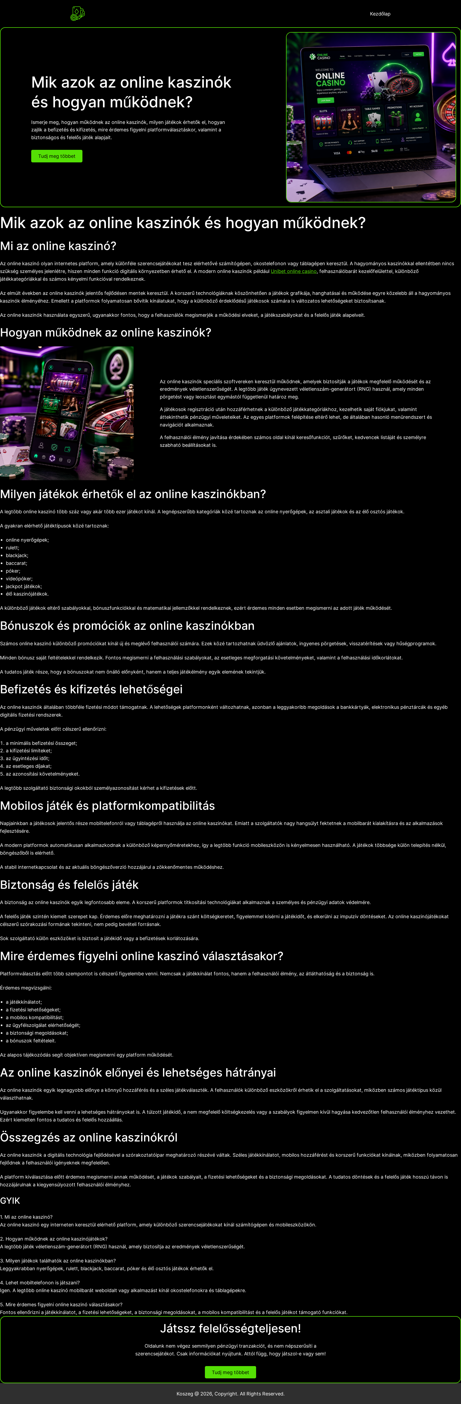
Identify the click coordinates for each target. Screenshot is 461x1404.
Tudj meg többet (56, 156)
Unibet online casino (294, 271)
